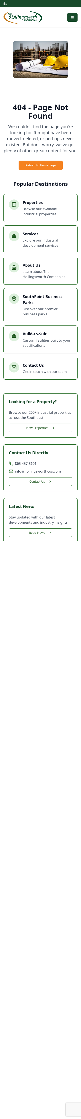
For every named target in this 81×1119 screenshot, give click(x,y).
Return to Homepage (40, 165)
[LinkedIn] (5, 4)
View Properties (37, 428)
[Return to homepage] (22, 17)
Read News (37, 533)
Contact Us (37, 481)
